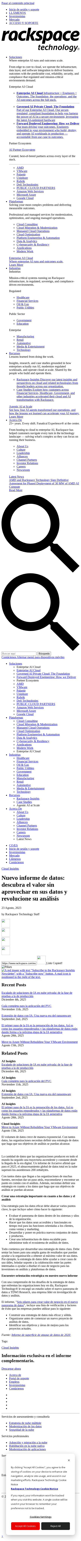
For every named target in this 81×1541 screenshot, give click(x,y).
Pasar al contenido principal (18, 3)
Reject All (55, 1526)
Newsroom (23, 469)
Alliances (22, 456)
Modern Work (25, 251)
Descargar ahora (11, 1368)
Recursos (14, 353)
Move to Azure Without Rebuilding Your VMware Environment (40, 1041)
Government (24, 320)
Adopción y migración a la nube (28, 1442)
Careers (21, 466)
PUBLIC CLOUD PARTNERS (36, 188)
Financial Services (27, 300)
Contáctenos (9, 657)
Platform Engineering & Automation (38, 237)
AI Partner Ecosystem (22, 149)
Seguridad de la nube (21, 1429)
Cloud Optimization (28, 234)
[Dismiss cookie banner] (69, 1461)
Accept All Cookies (25, 1526)
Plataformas (16, 201)
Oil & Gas (23, 304)
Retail (20, 339)
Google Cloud (25, 198)
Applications (24, 248)
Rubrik (21, 181)
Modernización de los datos (25, 1426)
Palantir (21, 174)
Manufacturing (25, 336)
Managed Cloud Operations (33, 231)
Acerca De (15, 420)
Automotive (24, 343)
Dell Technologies (27, 184)
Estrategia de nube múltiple (25, 1423)
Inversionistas (17, 1385)
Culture (21, 449)
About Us (22, 446)
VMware (22, 171)
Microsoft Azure (26, 194)
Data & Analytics (27, 241)
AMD (20, 167)
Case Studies (46, 394)
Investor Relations (27, 463)
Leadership (23, 453)
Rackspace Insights (47, 383)
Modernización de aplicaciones (27, 1449)
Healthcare (23, 297)
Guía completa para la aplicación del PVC (26, 1005)
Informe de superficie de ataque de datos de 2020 (41, 1334)
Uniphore (22, 177)
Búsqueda (44, 653)
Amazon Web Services (30, 191)
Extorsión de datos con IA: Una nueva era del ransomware (36, 1015)
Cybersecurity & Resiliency (33, 244)
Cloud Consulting (27, 224)
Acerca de (15, 1375)
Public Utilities (25, 307)
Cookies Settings (40, 1517)
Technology (24, 350)
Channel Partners (27, 459)
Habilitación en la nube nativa (26, 1445)
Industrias (15, 268)
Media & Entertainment (30, 346)
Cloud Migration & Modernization (37, 227)
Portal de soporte (19, 1378)
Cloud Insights (10, 868)
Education (23, 323)
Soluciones (15, 57)
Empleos (14, 1381)
